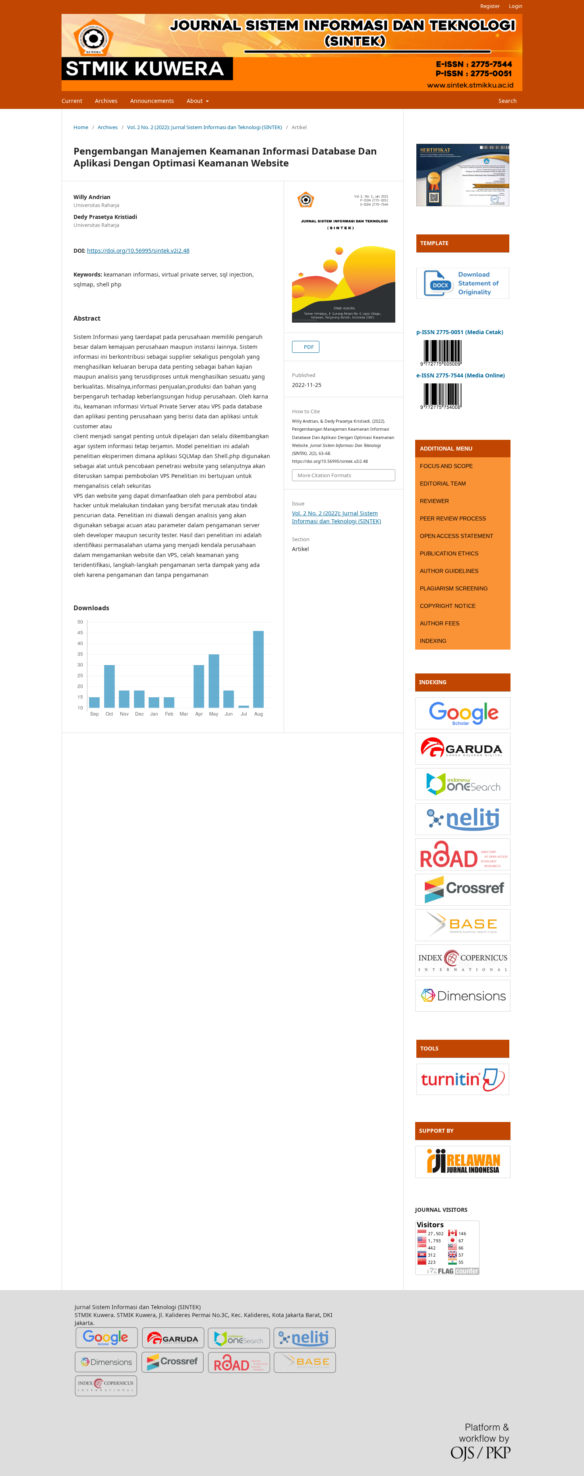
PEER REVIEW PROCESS (453, 518)
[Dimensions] (463, 1009)
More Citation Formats (324, 475)
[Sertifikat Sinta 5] (462, 204)
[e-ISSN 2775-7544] (441, 410)
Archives (106, 100)
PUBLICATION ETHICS (449, 553)
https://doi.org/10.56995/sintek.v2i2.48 (138, 250)
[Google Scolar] (463, 727)
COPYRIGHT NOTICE (448, 606)
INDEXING (433, 641)
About (195, 100)
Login (515, 6)
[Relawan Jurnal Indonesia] (463, 1176)
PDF (308, 346)
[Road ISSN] (463, 868)
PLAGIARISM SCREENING (454, 588)
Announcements (152, 100)
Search (507, 100)
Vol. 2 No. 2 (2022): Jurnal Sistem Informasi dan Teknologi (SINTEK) (204, 127)
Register (490, 6)
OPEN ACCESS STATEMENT (456, 536)
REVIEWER (434, 501)
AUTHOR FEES (439, 623)
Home (80, 127)
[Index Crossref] (463, 903)
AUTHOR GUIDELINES (449, 571)
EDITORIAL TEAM (443, 483)
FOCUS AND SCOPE (446, 466)
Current (72, 100)
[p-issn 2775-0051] (441, 367)
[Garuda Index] (463, 762)
